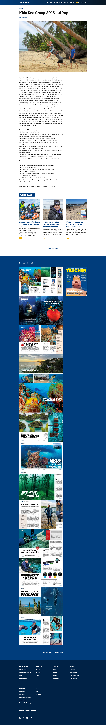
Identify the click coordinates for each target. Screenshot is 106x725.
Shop (77, 2)
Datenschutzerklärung (25, 697)
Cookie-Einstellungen (27, 710)
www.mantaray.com (49, 186)
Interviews (22, 681)
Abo (37, 691)
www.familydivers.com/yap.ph (32, 186)
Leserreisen (73, 669)
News (23, 8)
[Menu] (85, 2)
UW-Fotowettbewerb (25, 672)
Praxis (54, 669)
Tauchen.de (23, 667)
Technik (56, 2)
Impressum (22, 694)
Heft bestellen (47, 652)
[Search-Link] (82, 2)
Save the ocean (57, 681)
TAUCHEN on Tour (75, 675)
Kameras (38, 672)
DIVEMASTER (22, 669)
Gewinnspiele (23, 678)
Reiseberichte (73, 672)
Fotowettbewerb (69, 2)
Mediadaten (22, 700)
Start (46, 2)
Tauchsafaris (73, 678)
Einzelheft (39, 694)
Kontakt (22, 689)
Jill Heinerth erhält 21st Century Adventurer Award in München (52, 224)
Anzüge (38, 669)
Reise (51, 2)
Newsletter (22, 691)
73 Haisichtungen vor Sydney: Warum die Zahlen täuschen (74, 224)
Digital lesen (59, 652)
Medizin (55, 675)
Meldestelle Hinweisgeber (26, 703)
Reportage (56, 678)
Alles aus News (53, 248)
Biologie (55, 672)
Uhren (37, 675)
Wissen (61, 2)
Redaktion (24, 17)
